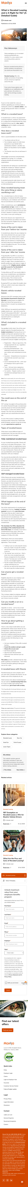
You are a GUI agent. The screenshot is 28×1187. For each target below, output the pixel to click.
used (21, 123)
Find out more (7, 1030)
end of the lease (19, 511)
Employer (7, 941)
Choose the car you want (11, 649)
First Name (7, 906)
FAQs (5, 1070)
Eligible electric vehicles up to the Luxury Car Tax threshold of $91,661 (13, 267)
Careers (6, 1124)
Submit (8, 990)
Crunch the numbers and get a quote (14, 647)
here (13, 1159)
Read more (6, 824)
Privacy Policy (7, 1099)
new (18, 123)
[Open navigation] (26, 3)
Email (6, 923)
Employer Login (8, 1073)
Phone (6, 932)
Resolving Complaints (10, 1121)
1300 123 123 (8, 1115)
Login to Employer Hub (10, 1079)
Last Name (7, 914)
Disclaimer (7, 1105)
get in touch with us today (17, 685)
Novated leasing (9, 76)
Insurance (6, 1083)
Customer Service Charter (11, 1086)
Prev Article (7, 770)
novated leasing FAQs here (18, 682)
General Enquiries (9, 1118)
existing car (4, 125)
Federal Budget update (10, 1089)
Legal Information (9, 1102)
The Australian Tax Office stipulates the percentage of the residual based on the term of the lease (12, 528)
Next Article (20, 770)
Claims (6, 1076)
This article (4, 660)
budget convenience (7, 332)
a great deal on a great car (13, 424)
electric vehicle (19, 107)
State (6, 949)
